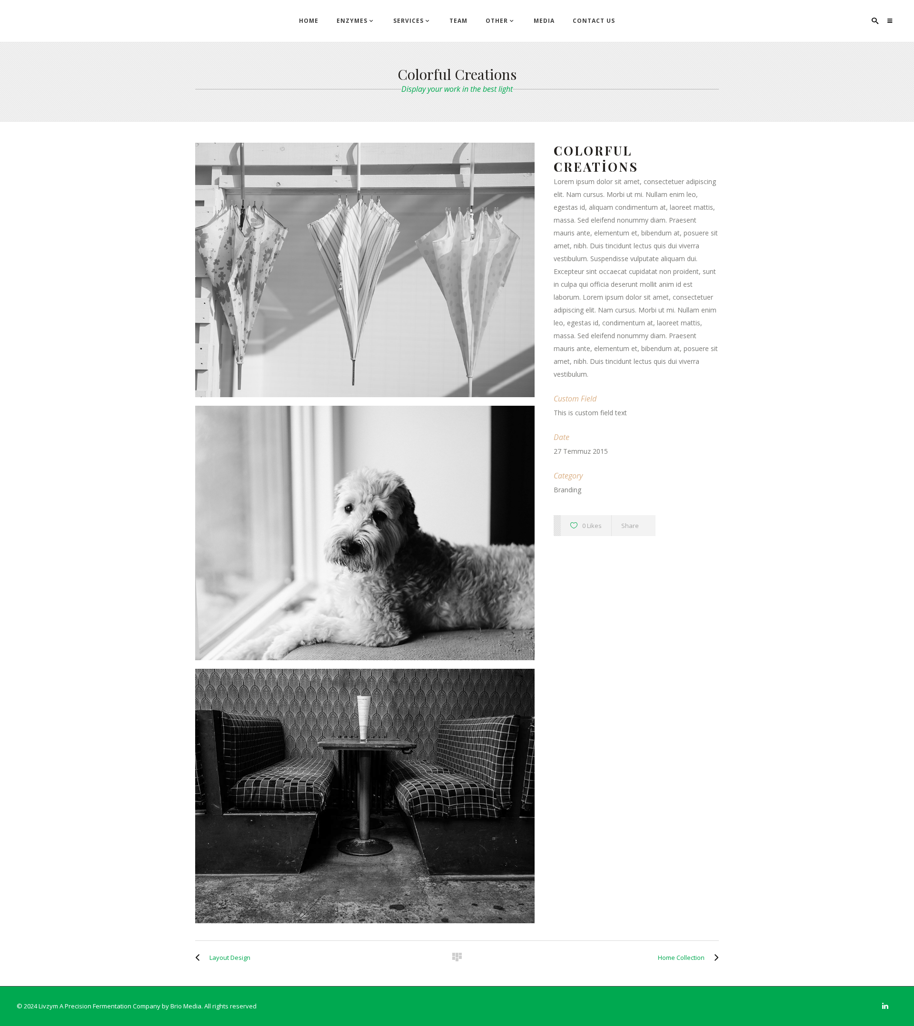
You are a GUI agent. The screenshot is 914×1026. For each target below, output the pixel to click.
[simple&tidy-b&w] (365, 796)
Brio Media (185, 1006)
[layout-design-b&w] (365, 270)
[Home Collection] (714, 957)
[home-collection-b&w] (365, 533)
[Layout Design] (200, 957)
